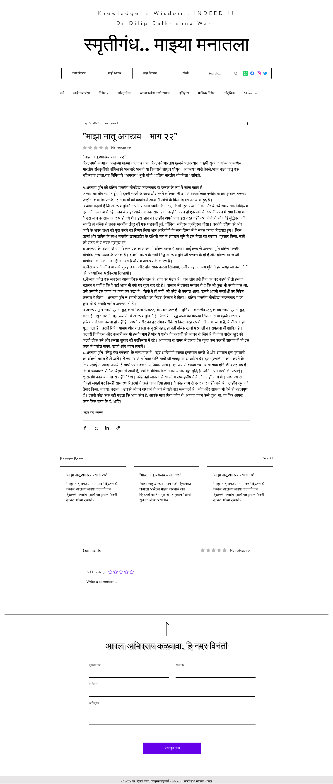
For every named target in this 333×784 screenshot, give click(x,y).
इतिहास (184, 93)
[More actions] (247, 123)
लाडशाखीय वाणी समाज (155, 93)
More (248, 93)
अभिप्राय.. (95, 703)
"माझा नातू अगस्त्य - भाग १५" (234, 475)
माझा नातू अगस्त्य (93, 412)
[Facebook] (252, 73)
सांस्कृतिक (124, 93)
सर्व (62, 93)
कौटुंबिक (229, 93)
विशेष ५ (104, 93)
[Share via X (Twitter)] (96, 428)
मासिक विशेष (206, 93)
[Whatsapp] (245, 73)
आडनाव (180, 665)
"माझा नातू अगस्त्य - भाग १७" (160, 475)
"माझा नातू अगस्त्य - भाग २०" (87, 475)
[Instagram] (258, 73)
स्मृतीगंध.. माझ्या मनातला (166, 43)
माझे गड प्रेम (81, 93)
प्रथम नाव (95, 665)
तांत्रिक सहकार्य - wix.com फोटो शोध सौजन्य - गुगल (181, 781)
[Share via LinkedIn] (107, 428)
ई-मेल (92, 684)
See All (268, 458)
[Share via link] (118, 428)
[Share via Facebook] (85, 428)
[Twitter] (265, 73)
